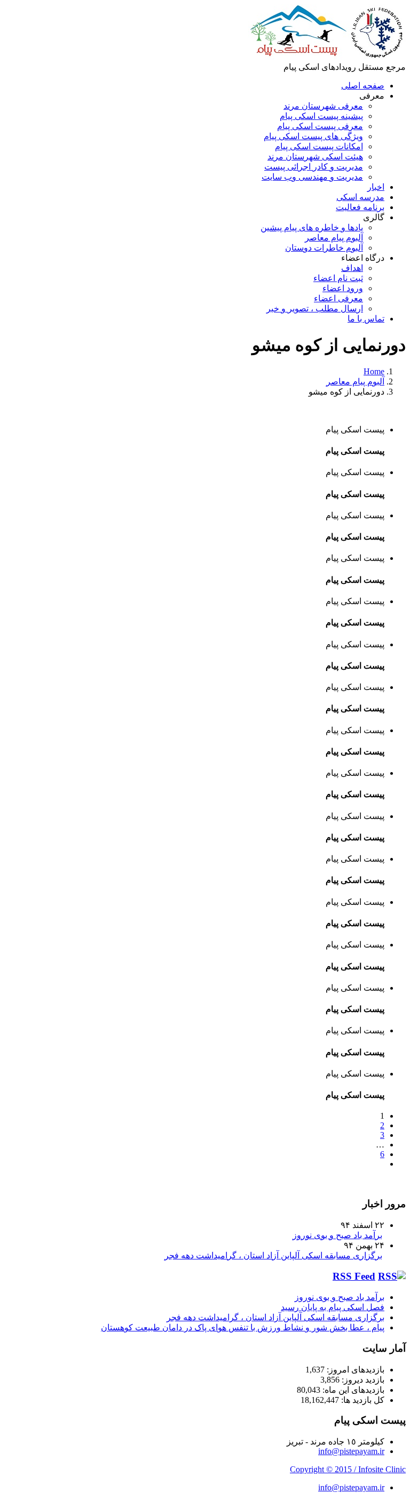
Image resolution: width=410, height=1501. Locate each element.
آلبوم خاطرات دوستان (324, 247)
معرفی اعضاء (338, 298)
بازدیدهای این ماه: (352, 1389)
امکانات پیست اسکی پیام (319, 146)
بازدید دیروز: (362, 1379)
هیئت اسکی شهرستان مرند (315, 156)
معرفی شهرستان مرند (323, 105)
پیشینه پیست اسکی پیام (321, 116)
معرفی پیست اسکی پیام (320, 126)
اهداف (352, 267)
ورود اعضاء (342, 288)
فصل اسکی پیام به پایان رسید (332, 1307)
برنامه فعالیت (360, 207)
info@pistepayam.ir (351, 1451)
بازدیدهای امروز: (354, 1369)
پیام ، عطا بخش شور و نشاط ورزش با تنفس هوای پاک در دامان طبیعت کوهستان (242, 1327)
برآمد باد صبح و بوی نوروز (337, 1235)
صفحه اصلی (362, 85)
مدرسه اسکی (360, 197)
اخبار (375, 186)
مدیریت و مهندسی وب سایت (312, 176)
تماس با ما (366, 318)
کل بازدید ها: (361, 1399)
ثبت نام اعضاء (338, 278)
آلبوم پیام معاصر (334, 237)
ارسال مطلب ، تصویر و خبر (314, 308)
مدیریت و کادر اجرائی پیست (313, 166)
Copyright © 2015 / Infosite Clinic (348, 1469)
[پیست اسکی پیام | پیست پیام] (327, 56)
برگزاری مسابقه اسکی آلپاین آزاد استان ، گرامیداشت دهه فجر (273, 1255)
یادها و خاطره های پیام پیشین (312, 227)
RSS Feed (354, 1276)
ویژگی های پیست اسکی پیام (313, 136)
